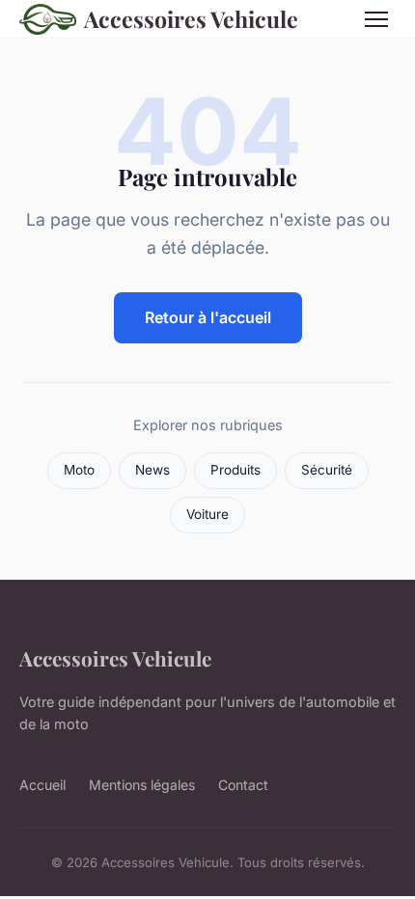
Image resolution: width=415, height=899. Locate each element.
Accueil (42, 784)
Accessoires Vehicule (191, 19)
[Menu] (376, 19)
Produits (235, 469)
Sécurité (326, 469)
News (152, 469)
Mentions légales (142, 784)
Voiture (207, 514)
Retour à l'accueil (208, 317)
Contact (243, 784)
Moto (79, 469)
